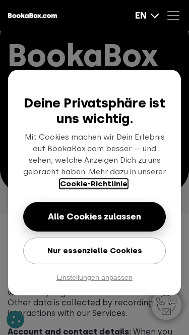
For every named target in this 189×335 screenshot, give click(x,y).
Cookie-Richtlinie (94, 183)
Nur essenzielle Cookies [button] (94, 250)
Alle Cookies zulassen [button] (94, 216)
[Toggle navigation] (175, 16)
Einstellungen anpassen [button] (94, 277)
